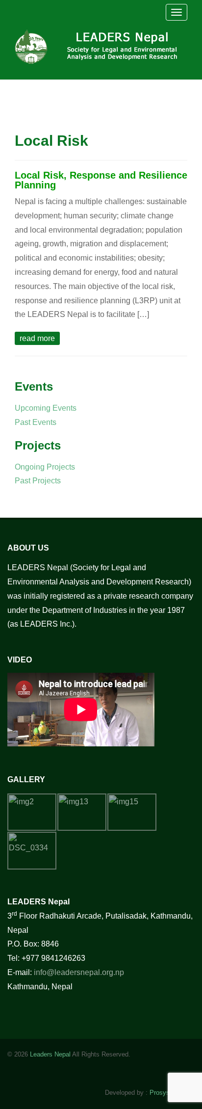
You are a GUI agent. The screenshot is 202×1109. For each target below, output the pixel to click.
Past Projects (38, 480)
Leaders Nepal (50, 1054)
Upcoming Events (45, 408)
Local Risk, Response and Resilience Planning (101, 180)
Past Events (35, 422)
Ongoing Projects (45, 467)
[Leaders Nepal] (98, 45)
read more (37, 338)
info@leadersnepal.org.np (79, 972)
